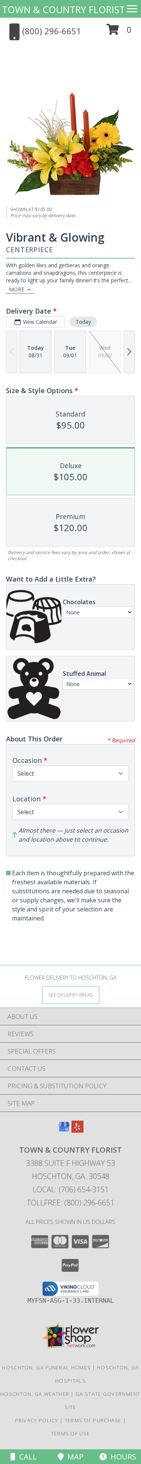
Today (83, 321)
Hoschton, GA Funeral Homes (46, 1367)
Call (26, 1457)
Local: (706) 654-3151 (71, 1189)
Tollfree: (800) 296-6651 (70, 1203)
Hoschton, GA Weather (34, 1393)
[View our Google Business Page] (64, 1130)
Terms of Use (70, 1433)
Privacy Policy (36, 1420)
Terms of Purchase (93, 1420)
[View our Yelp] (77, 1130)
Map (73, 1457)
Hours (121, 1457)
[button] (119, 32)
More (16, 289)
